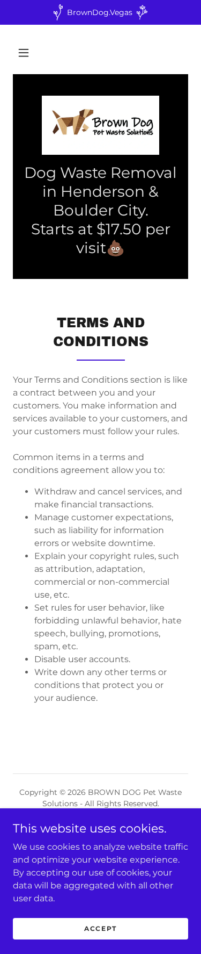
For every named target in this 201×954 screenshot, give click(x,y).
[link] (100, 125)
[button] (23, 52)
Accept (100, 928)
